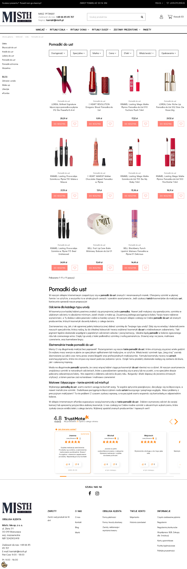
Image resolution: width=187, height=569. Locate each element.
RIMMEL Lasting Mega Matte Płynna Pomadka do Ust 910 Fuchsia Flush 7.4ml (135, 107)
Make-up (6, 85)
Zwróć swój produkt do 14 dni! (59, 519)
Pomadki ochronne (10, 64)
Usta (4, 43)
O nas (77, 517)
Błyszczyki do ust (9, 47)
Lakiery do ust (8, 55)
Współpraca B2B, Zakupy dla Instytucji (168, 534)
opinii (87, 421)
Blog (77, 527)
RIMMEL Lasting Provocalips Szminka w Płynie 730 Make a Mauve (64, 179)
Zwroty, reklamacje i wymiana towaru (111, 529)
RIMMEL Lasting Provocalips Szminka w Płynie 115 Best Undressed (63, 251)
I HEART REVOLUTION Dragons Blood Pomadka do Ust (99, 107)
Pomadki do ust (8, 59)
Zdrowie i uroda (9, 80)
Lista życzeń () (177, 3)
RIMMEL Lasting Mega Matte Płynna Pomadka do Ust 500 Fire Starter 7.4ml (170, 179)
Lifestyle (5, 89)
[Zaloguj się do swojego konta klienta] (161, 17)
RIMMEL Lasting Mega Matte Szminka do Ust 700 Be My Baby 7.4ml (135, 179)
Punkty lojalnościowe (166, 545)
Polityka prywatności (166, 550)
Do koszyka (59, 123)
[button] (175, 421)
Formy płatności (109, 517)
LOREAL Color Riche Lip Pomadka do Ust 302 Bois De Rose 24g (170, 107)
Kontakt (78, 522)
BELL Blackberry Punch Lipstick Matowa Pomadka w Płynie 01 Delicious (134, 251)
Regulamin (162, 522)
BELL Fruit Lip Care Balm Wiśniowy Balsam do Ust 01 (99, 249)
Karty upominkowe (165, 540)
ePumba (5, 93)
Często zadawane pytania (168, 517)
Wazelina (6, 68)
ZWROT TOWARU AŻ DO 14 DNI (93, 3)
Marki (77, 532)
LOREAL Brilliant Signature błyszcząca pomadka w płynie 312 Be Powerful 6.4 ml (64, 107)
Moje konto (134, 517)
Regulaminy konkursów (167, 527)
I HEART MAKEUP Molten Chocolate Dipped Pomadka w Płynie (99, 179)
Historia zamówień (138, 522)
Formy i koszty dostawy (112, 522)
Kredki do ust (7, 51)
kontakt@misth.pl (18, 551)
